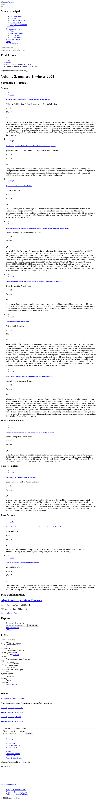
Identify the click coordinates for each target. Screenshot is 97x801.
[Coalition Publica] (8, 785)
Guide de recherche (13, 745)
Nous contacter (11, 748)
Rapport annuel (16, 37)
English (8, 42)
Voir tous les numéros (9, 613)
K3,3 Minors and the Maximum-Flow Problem (19, 186)
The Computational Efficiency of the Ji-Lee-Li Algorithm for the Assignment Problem (30, 432)
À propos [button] (9, 29)
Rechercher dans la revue (15, 623)
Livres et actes (15, 23)
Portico (16, 655)
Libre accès (14, 35)
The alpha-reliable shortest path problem (17, 321)
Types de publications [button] (14, 16)
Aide (7, 741)
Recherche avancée (13, 40)
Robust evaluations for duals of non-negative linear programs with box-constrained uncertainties (33, 281)
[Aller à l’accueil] (7, 2)
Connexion (10, 27)
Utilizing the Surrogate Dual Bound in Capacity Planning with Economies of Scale (29, 376)
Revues (13, 18)
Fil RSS (9, 630)
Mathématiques (11, 684)
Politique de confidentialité (16, 790)
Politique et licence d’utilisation (12, 698)
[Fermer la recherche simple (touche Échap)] (4, 4)
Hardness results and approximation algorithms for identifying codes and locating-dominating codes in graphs (37, 228)
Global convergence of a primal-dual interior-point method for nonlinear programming (31, 146)
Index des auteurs (12, 628)
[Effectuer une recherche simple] (2, 4)
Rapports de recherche (18, 25)
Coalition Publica (16, 33)
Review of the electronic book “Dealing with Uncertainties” (23, 562)
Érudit (12, 31)
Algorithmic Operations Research (18, 65)
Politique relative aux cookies (17, 792)
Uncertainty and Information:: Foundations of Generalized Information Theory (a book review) (33, 526)
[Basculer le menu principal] (2, 6)
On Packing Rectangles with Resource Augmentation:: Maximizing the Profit (28, 99)
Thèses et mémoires (17, 20)
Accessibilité (10, 743)
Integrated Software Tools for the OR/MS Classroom (21, 477)
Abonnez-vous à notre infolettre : (15, 731)
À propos (16, 29)
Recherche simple (7, 48)
